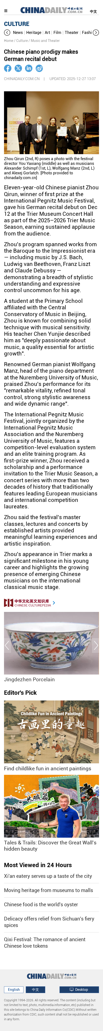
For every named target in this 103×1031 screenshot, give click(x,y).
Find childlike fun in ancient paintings (47, 769)
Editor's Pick (20, 692)
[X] (18, 68)
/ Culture (21, 41)
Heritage (33, 32)
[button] (7, 32)
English (14, 990)
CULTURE (16, 23)
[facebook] (8, 68)
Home (8, 41)
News (18, 32)
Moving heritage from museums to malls (48, 890)
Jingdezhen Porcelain (29, 680)
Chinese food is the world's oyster (41, 905)
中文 (93, 11)
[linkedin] (28, 68)
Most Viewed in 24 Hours (38, 865)
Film (57, 32)
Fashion (89, 32)
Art (47, 32)
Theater (71, 32)
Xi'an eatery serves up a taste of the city (48, 876)
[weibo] (39, 68)
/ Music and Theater (44, 41)
